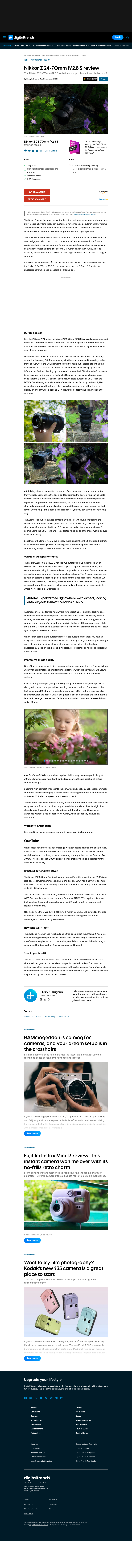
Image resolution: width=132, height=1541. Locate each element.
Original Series (82, 1433)
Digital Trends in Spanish (85, 1457)
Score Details (51, 151)
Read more (32, 1133)
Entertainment (37, 1429)
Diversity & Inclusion (31, 1509)
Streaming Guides (83, 1420)
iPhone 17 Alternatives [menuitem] (123, 45)
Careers (26, 1499)
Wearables (80, 1412)
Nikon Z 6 (56, 527)
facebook (41, 999)
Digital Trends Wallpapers (86, 1452)
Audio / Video (36, 1420)
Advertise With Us (38, 1452)
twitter (49, 999)
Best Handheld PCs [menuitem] (81, 45)
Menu (4, 37)
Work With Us (28, 1504)
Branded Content (82, 1448)
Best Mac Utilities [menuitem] (64, 45)
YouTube (41, 1398)
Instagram (30, 1398)
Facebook (25, 1398)
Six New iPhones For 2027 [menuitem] (43, 45)
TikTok (46, 1398)
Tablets (79, 1407)
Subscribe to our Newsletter (87, 1444)
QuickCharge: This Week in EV (57, 1017)
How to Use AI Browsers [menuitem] (101, 45)
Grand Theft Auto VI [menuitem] (22, 45)
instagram (45, 999)
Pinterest (51, 1398)
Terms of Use (28, 1514)
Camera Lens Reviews (32, 1017)
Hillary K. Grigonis (32, 79)
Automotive (35, 1433)
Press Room (53, 1504)
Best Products (81, 1424)
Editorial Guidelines (38, 1457)
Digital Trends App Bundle (86, 1461)
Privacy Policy (53, 1499)
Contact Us (35, 1448)
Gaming (34, 1416)
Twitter (35, 1398)
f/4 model (42, 252)
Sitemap (52, 1509)
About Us (34, 1444)
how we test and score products (84, 214)
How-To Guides (82, 1429)
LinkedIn (56, 1398)
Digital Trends (17, 41)
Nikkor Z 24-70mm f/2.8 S (79, 227)
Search (128, 37)
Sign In (118, 37)
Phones (34, 1407)
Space (78, 1416)
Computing (35, 1412)
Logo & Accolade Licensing (41, 1461)
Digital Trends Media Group (38, 1525)
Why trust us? (82, 55)
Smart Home (36, 1424)
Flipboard (61, 1398)
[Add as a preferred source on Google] (90, 79)
